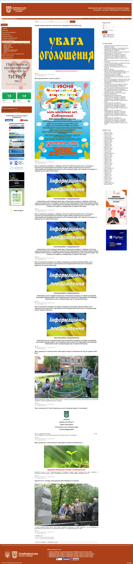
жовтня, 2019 (108, 139)
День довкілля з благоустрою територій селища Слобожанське (59, 442)
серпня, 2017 (108, 172)
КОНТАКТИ (127, 18)
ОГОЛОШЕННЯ (102, 18)
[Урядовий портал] (16, 137)
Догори (129, 562)
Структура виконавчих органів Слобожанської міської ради (17, 44)
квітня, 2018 (107, 162)
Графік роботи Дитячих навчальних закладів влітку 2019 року (58, 25)
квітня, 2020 (107, 132)
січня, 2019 (107, 150)
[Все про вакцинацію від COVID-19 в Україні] (16, 158)
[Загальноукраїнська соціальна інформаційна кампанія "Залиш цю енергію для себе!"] (16, 210)
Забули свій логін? (108, 35)
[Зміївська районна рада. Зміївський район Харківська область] (16, 144)
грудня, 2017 (108, 167)
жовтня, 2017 (108, 169)
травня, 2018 (108, 160)
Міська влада (6, 34)
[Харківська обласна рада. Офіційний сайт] (16, 140)
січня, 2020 (107, 135)
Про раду (5, 30)
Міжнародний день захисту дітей (47, 78)
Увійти (104, 32)
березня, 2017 (108, 178)
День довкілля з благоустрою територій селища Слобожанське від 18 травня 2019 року (66, 352)
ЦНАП (5, 52)
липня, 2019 (107, 143)
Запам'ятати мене (108, 30)
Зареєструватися (108, 34)
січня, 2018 (107, 165)
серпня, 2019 (108, 142)
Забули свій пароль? (109, 36)
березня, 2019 (108, 148)
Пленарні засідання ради (9, 38)
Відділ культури (8, 47)
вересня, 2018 (108, 155)
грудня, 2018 (108, 152)
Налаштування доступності (9, 18)
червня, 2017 (108, 174)
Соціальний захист (7, 57)
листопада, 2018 (109, 153)
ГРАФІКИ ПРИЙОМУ (115, 18)
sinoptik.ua (17, 112)
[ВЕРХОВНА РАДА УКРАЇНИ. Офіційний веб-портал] (16, 134)
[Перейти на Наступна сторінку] (49, 538)
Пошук (5, 25)
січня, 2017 (107, 180)
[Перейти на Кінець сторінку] (52, 538)
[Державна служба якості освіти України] (16, 163)
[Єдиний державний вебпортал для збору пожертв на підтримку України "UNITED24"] (16, 176)
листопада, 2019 (109, 138)
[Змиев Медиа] (16, 147)
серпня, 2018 (108, 157)
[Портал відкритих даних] (16, 155)
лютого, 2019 (108, 149)
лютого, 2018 (108, 164)
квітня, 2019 (107, 147)
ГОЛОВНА (86, 18)
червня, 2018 (108, 159)
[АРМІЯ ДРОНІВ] (16, 184)
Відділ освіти (7, 46)
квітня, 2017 (107, 177)
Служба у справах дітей (11, 49)
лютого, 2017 (108, 179)
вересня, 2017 (108, 170)
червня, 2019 (108, 144)
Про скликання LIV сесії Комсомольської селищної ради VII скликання (61, 408)
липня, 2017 (107, 173)
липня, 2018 (107, 158)
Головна (4, 28)
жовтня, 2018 (108, 154)
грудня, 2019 (108, 137)
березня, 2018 (108, 163)
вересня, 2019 (108, 140)
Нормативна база (7, 36)
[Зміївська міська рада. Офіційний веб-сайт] (16, 128)
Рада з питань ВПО (7, 55)
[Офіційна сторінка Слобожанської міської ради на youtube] (24, 120)
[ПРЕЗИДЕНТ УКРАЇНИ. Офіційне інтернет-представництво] (16, 130)
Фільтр (72, 21)
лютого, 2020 (108, 134)
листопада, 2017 (109, 168)
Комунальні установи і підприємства (13, 53)
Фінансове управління (10, 51)
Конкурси (6, 48)
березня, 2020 (108, 133)
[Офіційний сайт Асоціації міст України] (16, 150)
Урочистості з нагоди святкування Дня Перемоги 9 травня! (57, 481)
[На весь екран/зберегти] (62, 120)
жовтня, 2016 (108, 184)
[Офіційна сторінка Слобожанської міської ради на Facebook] (9, 120)
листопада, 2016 (109, 183)
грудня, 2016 (108, 182)
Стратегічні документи (9, 32)
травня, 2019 (108, 145)
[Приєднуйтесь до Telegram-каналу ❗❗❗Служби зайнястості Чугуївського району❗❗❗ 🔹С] (16, 197)
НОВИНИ (93, 18)
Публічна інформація (8, 40)
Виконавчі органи (7, 42)
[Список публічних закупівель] (16, 168)
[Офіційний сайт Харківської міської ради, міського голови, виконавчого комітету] (16, 124)
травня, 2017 (108, 175)
